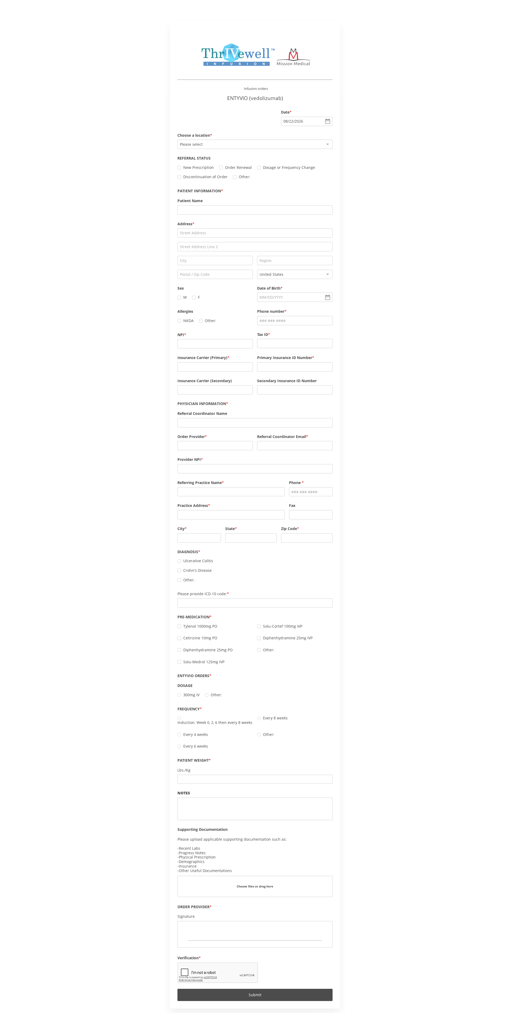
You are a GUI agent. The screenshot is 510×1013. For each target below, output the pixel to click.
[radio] (179, 695)
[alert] (307, 121)
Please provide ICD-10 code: (202, 593)
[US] (295, 274)
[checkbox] (179, 167)
